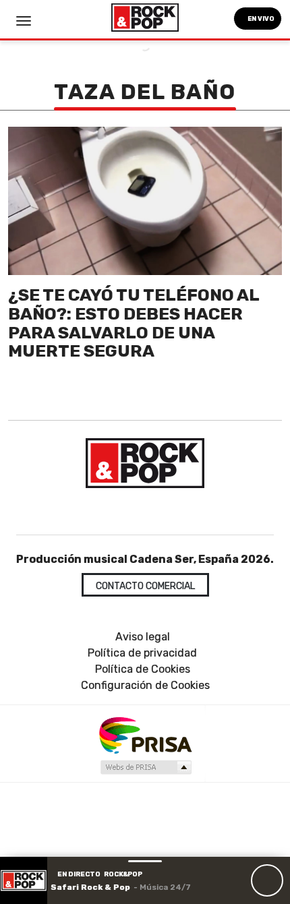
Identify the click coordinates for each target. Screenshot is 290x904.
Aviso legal (142, 636)
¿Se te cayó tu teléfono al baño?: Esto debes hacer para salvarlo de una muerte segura (133, 323)
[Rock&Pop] (145, 463)
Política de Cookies (142, 669)
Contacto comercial (145, 586)
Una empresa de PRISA (145, 734)
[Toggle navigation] (23, 21)
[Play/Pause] (267, 880)
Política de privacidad (142, 652)
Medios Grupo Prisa (145, 767)
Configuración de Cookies (145, 685)
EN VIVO (260, 18)
